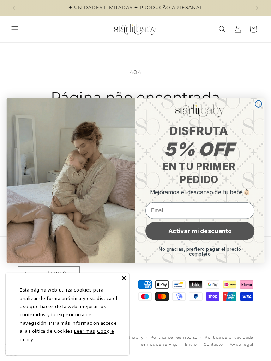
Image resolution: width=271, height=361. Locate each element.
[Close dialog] (258, 103)
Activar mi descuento (199, 230)
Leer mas (84, 331)
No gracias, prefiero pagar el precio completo (200, 252)
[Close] (123, 278)
